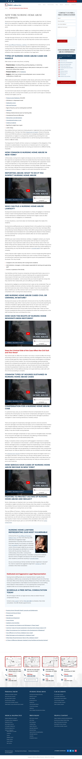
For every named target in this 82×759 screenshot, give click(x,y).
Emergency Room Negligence (11, 720)
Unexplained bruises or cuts (13, 120)
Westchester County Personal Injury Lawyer (14, 704)
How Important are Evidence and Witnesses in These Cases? (22, 625)
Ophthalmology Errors (10, 728)
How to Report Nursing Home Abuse (37, 710)
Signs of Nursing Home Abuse (60, 722)
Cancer (8, 735)
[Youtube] (11, 1)
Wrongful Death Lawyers (10, 698)
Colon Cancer (9, 741)
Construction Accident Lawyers (11, 702)
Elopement (32, 702)
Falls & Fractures (63, 60)
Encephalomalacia (33, 738)
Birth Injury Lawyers (34, 718)
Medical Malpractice (33, 751)
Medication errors (11, 103)
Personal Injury (9, 751)
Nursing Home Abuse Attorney (36, 694)
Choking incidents (11, 122)
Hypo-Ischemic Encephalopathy (36, 732)
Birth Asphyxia (33, 722)
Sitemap (52, 757)
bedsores (23, 71)
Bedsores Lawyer (33, 696)
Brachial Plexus (33, 730)
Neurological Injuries (9, 724)
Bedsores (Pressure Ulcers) (65, 59)
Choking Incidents (64, 71)
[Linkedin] (13, 1)
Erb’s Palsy (32, 720)
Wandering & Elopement (13, 618)
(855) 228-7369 (31, 676)
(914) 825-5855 (68, 676)
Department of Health (32, 132)
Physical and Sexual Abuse (13, 613)
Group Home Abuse (34, 706)
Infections (9, 110)
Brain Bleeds (9, 615)
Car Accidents (8, 752)
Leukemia (9, 733)
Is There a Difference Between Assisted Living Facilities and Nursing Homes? (27, 640)
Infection (62, 69)
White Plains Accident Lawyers (60, 726)
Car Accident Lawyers (58, 694)
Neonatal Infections (34, 728)
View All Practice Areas (66, 82)
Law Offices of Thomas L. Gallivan (18, 44)
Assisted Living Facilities (12, 623)
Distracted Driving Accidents (60, 698)
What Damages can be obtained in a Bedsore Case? (20, 635)
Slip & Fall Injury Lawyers (10, 696)
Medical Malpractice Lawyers (11, 718)
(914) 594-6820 (50, 676)
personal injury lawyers (13, 453)
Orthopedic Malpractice (10, 726)
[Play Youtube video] (28, 191)
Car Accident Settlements (59, 696)
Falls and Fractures (11, 105)
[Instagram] (75, 750)
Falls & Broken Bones (34, 704)
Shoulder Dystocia (33, 734)
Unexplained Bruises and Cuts (66, 67)
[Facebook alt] (6, 1)
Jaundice (31, 736)
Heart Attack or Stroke (11, 731)
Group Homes (10, 620)
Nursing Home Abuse (21, 751)
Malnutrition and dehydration (14, 117)
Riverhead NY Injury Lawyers (60, 724)
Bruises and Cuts (33, 700)
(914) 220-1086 (72, 1)
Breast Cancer (10, 739)
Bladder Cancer (10, 737)
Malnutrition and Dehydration (66, 62)
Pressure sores (10, 98)
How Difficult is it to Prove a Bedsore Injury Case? (19, 632)
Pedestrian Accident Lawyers (11, 694)
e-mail (16, 601)
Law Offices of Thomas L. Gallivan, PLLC (13, 4)
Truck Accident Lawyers (59, 700)
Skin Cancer (9, 743)
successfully (15, 545)
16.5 (6, 23)
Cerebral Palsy (33, 724)
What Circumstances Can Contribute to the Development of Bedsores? (25, 630)
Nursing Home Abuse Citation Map (61, 720)
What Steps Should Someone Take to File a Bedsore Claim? (22, 637)
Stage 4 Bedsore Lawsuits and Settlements (63, 718)
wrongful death (36, 248)
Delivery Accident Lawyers (59, 702)
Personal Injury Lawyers (10, 700)
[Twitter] (8, 1)
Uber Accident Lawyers (59, 704)
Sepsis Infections (33, 726)
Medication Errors (64, 72)
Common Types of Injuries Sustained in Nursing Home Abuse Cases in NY (26, 628)
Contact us (38, 563)
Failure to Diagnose (9, 730)
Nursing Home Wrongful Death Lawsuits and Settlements (22, 610)
